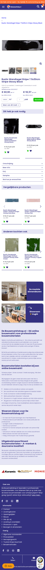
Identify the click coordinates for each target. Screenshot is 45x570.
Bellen (13, 560)
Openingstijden (9, 514)
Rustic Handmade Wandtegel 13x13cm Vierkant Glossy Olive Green (10, 257)
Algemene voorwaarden (12, 534)
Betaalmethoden (9, 544)
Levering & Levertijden (11, 522)
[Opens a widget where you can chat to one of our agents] (8, 566)
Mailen (33, 560)
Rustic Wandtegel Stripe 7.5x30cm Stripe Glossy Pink (33, 211)
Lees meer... (36, 495)
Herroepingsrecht (10, 539)
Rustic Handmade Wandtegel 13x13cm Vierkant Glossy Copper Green (33, 257)
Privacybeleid (8, 537)
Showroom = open (10, 524)
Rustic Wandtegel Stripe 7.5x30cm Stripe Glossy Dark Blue (11, 211)
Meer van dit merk (10, 105)
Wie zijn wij (7, 519)
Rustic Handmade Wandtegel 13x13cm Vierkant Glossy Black (10, 140)
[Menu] (3, 6)
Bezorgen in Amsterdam (12, 527)
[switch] (40, 567)
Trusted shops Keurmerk (12, 542)
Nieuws (6, 517)
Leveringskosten (9, 512)
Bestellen (38, 100)
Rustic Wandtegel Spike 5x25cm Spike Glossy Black (34, 139)
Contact (6, 509)
